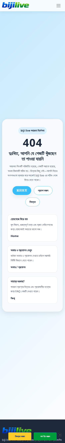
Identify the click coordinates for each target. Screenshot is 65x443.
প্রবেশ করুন (43, 190)
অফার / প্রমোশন (18, 267)
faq (13, 298)
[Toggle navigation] (58, 5)
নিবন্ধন (33, 202)
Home (14, 236)
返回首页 (21, 190)
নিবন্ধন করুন (20, 436)
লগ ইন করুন (45, 436)
